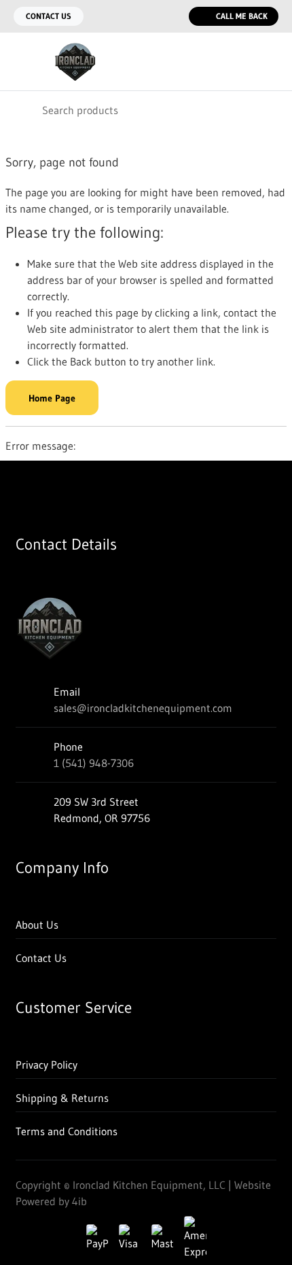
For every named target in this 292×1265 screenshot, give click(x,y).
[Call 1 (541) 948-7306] (170, 16)
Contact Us (48, 16)
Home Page (52, 398)
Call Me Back (242, 16)
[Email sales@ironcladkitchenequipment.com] (142, 16)
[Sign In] (242, 62)
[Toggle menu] (19, 62)
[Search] (20, 109)
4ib (79, 1201)
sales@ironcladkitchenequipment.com (143, 708)
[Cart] (272, 62)
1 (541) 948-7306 (94, 763)
